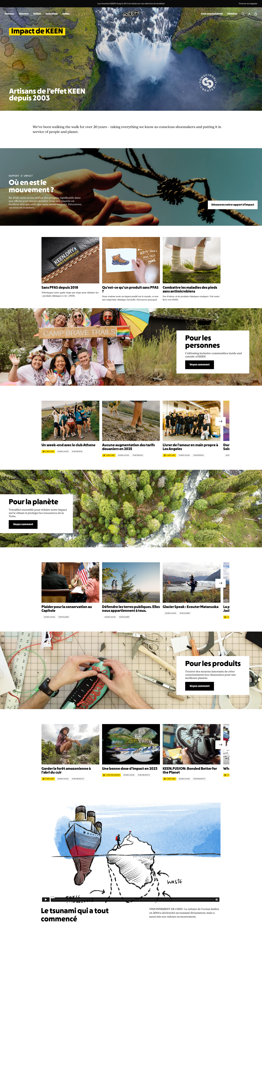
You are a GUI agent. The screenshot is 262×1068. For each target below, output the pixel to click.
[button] (255, 14)
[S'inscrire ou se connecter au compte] (249, 14)
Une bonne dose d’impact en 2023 (129, 768)
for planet (64, 617)
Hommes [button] (24, 14)
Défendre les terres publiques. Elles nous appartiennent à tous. (131, 609)
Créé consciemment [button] (212, 14)
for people (77, 451)
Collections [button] (51, 14)
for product (78, 779)
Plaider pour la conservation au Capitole (66, 609)
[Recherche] (243, 14)
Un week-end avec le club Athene (68, 445)
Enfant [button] (37, 14)
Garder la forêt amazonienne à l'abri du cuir (66, 770)
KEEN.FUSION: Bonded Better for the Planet (190, 770)
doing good (63, 451)
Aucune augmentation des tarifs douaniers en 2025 (128, 447)
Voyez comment (200, 365)
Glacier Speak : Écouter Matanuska (190, 607)
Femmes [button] (9, 14)
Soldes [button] (66, 14)
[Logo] (131, 13)
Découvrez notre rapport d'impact (232, 205)
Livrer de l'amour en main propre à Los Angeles (190, 447)
